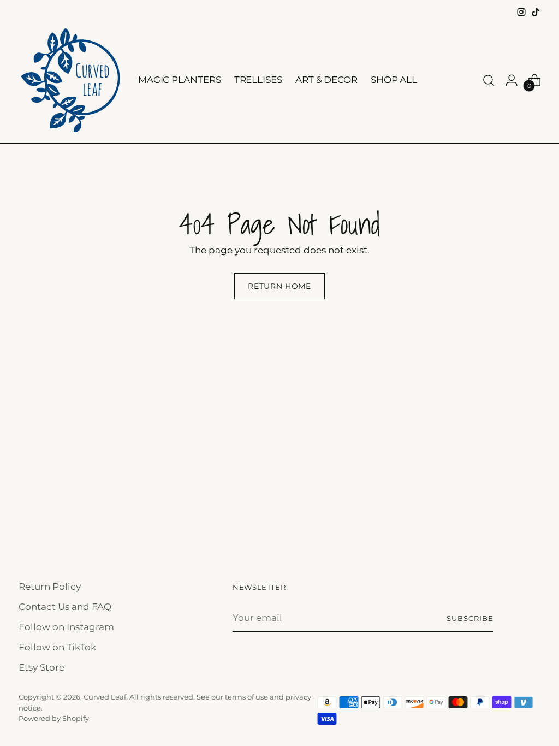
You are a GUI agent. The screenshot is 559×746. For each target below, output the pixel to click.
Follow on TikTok (57, 647)
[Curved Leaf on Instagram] (521, 12)
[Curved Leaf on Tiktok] (535, 12)
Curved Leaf (105, 696)
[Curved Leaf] (70, 80)
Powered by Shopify (54, 718)
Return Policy (50, 586)
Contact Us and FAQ (65, 606)
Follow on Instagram (66, 626)
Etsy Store (41, 667)
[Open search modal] (488, 80)
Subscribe (470, 618)
